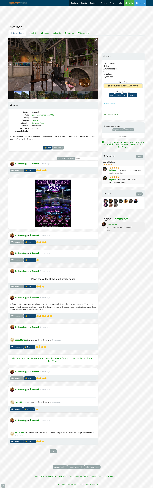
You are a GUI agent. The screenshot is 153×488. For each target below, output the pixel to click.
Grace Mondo (112, 224)
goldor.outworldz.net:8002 (43, 115)
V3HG (118, 95)
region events (118, 130)
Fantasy (35, 120)
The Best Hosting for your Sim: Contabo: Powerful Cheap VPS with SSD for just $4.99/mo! (53, 360)
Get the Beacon (40, 476)
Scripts (104, 3)
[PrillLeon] (106, 201)
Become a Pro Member (58, 476)
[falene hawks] (126, 201)
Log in (130, 3)
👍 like (47, 148)
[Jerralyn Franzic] (136, 201)
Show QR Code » (60, 467)
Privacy (93, 476)
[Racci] (131, 201)
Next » (53, 451)
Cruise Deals (71, 484)
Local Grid (132, 95)
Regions (74, 3)
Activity (33, 33)
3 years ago (45, 163)
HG (125, 95)
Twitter (100, 476)
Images (46, 33)
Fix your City (60, 484)
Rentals (93, 3)
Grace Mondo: (21, 340)
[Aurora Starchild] (111, 205)
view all (139, 156)
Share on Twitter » (92, 467)
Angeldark (113, 179)
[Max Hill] (116, 201)
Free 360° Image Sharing (88, 484)
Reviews (70, 33)
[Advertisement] (76, 14)
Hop (111, 95)
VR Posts (78, 476)
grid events (129, 130)
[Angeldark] (111, 201)
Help (120, 3)
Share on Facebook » (76, 467)
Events (84, 3)
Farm (112, 3)
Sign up (141, 3)
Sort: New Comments (65, 158)
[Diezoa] (106, 205)
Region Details (18, 33)
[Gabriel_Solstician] (116, 205)
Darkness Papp (38, 123)
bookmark (58, 148)
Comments (84, 33)
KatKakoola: (20, 432)
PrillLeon (112, 170)
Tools (71, 476)
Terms (86, 476)
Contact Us (114, 476)
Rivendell (35, 163)
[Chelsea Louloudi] (121, 201)
